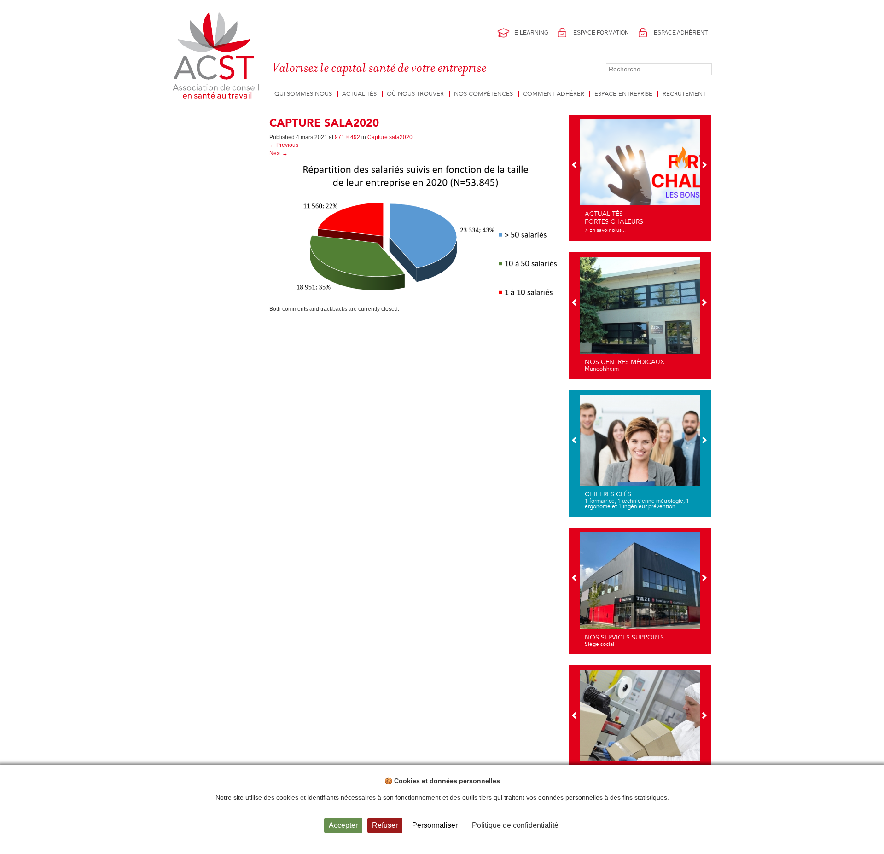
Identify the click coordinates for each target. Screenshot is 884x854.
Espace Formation (601, 32)
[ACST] (217, 55)
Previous (283, 145)
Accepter (343, 825)
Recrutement (684, 94)
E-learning (531, 32)
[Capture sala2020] (415, 231)
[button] (575, 166)
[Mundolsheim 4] (640, 314)
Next (278, 153)
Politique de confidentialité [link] (515, 825)
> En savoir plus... (605, 230)
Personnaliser (435, 825)
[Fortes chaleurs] (640, 176)
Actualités (359, 94)
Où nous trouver (415, 94)
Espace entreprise (623, 94)
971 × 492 (347, 137)
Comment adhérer (553, 94)
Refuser (385, 825)
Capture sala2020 (390, 137)
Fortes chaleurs (614, 222)
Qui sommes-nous (303, 94)
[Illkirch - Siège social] (640, 589)
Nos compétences (483, 94)
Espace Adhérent (681, 32)
